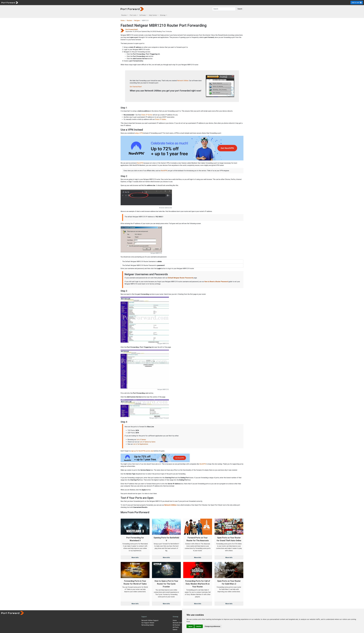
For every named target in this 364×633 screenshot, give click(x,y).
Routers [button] (124, 15)
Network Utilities (182, 80)
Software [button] (142, 15)
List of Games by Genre (147, 442)
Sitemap (59, 2)
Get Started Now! (136, 87)
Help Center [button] (153, 15)
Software (41, 2)
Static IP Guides (160, 119)
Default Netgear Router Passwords (180, 278)
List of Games (141, 439)
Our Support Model (147, 623)
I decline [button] (198, 626)
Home (123, 20)
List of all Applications (140, 444)
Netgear (137, 20)
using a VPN (139, 133)
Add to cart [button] (356, 2)
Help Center (50, 2)
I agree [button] (190, 626)
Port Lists (33, 2)
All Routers (176, 625)
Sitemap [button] (163, 15)
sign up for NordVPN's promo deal (142, 451)
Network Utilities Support (149, 620)
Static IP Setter (146, 115)
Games (175, 629)
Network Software (179, 623)
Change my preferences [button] (212, 626)
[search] (64, 2)
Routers (26, 2)
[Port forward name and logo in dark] (132, 9)
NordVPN (140, 163)
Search (240, 9)
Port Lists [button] (133, 15)
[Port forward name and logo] (9, 2)
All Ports (176, 627)
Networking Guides (147, 625)
